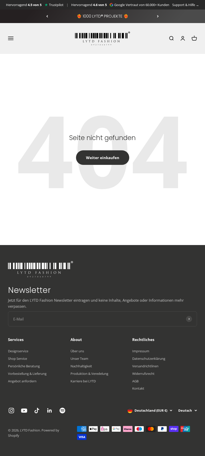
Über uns (77, 351)
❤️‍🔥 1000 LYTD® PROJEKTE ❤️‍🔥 (102, 16)
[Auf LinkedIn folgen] (49, 410)
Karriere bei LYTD (83, 381)
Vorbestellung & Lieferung (27, 373)
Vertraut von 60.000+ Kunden (147, 5)
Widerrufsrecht (143, 373)
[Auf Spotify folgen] (62, 410)
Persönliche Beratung (24, 366)
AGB (135, 381)
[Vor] (158, 16)
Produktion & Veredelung (89, 373)
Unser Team (79, 358)
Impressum (140, 351)
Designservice (18, 351)
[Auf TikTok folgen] (37, 410)
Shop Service (17, 358)
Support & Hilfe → (185, 5)
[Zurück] (47, 16)
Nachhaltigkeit (81, 366)
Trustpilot (56, 5)
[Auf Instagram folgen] (11, 410)
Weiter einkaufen (102, 157)
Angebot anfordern (22, 381)
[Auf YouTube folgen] (24, 410)
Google (119, 5)
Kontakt (138, 388)
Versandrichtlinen (145, 366)
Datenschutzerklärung (148, 358)
